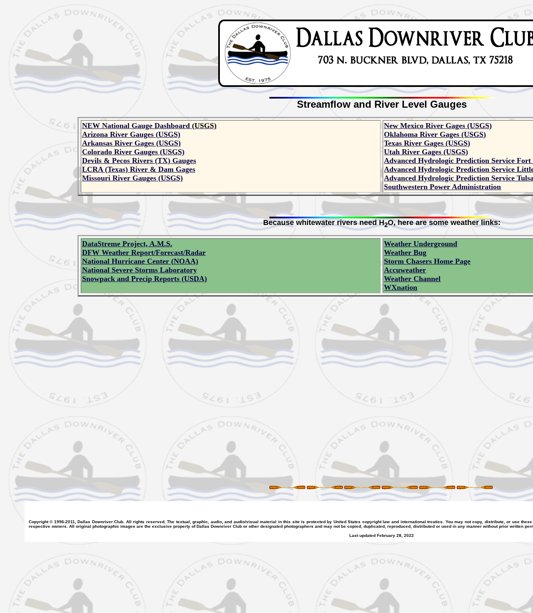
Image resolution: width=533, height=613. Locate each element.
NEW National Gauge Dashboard (136, 125)
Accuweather (405, 270)
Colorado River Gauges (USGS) (133, 152)
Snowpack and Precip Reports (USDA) (144, 278)
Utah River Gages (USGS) (426, 152)
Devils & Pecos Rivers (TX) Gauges (139, 160)
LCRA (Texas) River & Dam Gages (138, 169)
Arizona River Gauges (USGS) (131, 134)
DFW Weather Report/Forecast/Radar (144, 252)
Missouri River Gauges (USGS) (132, 178)
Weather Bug (405, 252)
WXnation (400, 287)
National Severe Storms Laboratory (139, 270)
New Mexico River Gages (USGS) (438, 125)
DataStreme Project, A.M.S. (127, 244)
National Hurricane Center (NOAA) (140, 261)
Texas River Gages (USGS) (427, 143)
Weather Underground (420, 244)
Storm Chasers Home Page (427, 261)
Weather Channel (412, 278)
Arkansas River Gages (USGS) (131, 143)
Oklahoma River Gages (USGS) (435, 134)
